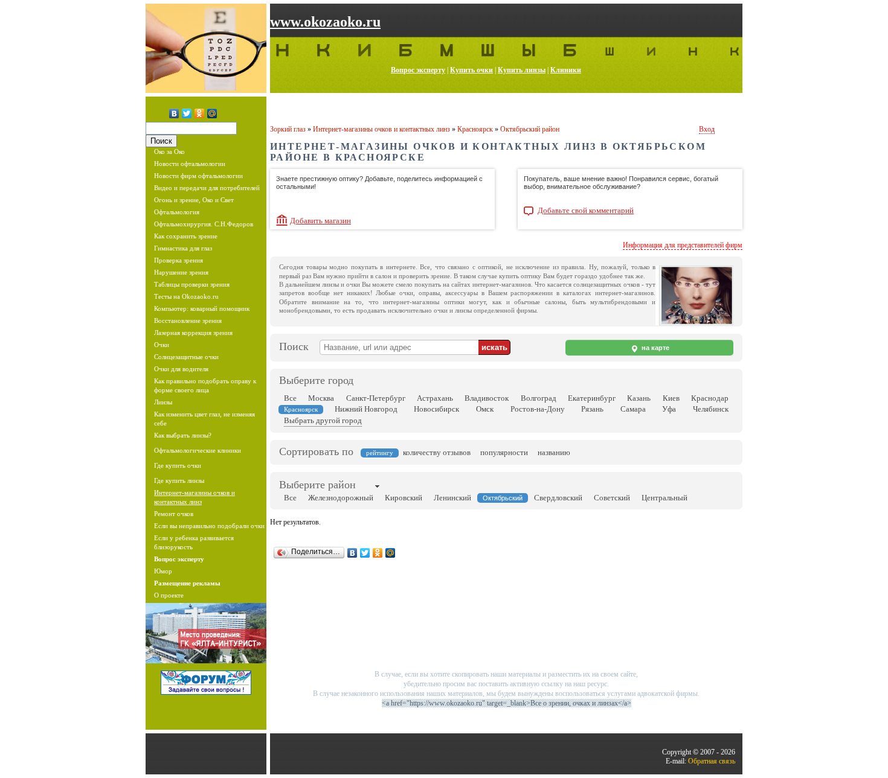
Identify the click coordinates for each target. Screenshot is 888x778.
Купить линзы (521, 70)
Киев (671, 398)
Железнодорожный (340, 497)
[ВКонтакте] (174, 113)
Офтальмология (176, 211)
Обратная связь (711, 761)
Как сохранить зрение (185, 236)
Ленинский (452, 497)
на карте (654, 347)
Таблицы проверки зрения (192, 284)
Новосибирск (436, 408)
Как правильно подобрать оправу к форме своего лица (205, 385)
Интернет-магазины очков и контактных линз (194, 497)
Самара (633, 408)
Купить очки (471, 70)
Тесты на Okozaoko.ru (186, 296)
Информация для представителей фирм (682, 245)
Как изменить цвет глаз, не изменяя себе (204, 418)
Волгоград (538, 398)
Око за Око (169, 151)
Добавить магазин (320, 220)
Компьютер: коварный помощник (201, 308)
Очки (161, 344)
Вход (707, 129)
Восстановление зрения (188, 320)
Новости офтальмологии (189, 163)
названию (554, 452)
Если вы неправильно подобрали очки (209, 525)
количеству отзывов (437, 452)
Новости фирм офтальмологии (198, 175)
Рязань (592, 408)
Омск (485, 408)
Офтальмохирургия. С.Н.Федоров (203, 224)
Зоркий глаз (288, 129)
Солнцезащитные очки (186, 356)
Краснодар (710, 398)
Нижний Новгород (366, 408)
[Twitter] (187, 113)
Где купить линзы (179, 480)
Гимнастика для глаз (183, 248)
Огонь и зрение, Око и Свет (194, 199)
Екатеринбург (592, 398)
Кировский (403, 497)
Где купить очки (177, 465)
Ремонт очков (173, 513)
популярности (504, 452)
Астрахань (435, 398)
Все (290, 398)
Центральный (664, 497)
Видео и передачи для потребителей (207, 187)
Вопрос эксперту (418, 70)
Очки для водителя (181, 368)
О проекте (169, 595)
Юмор (163, 571)
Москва (321, 398)
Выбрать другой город (323, 420)
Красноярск (475, 129)
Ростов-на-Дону (537, 408)
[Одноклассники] (199, 113)
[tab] (317, 486)
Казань (639, 398)
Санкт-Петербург (375, 398)
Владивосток (487, 398)
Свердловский (558, 497)
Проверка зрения (178, 260)
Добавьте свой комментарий (586, 210)
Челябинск (711, 408)
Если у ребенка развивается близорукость (194, 542)
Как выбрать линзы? (182, 435)
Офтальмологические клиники (197, 450)
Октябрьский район (529, 129)
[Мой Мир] (212, 113)
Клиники (565, 70)
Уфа (669, 408)
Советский (612, 497)
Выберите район (317, 485)
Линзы (163, 402)
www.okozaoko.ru (325, 22)
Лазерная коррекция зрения (193, 332)
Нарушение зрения (181, 272)
